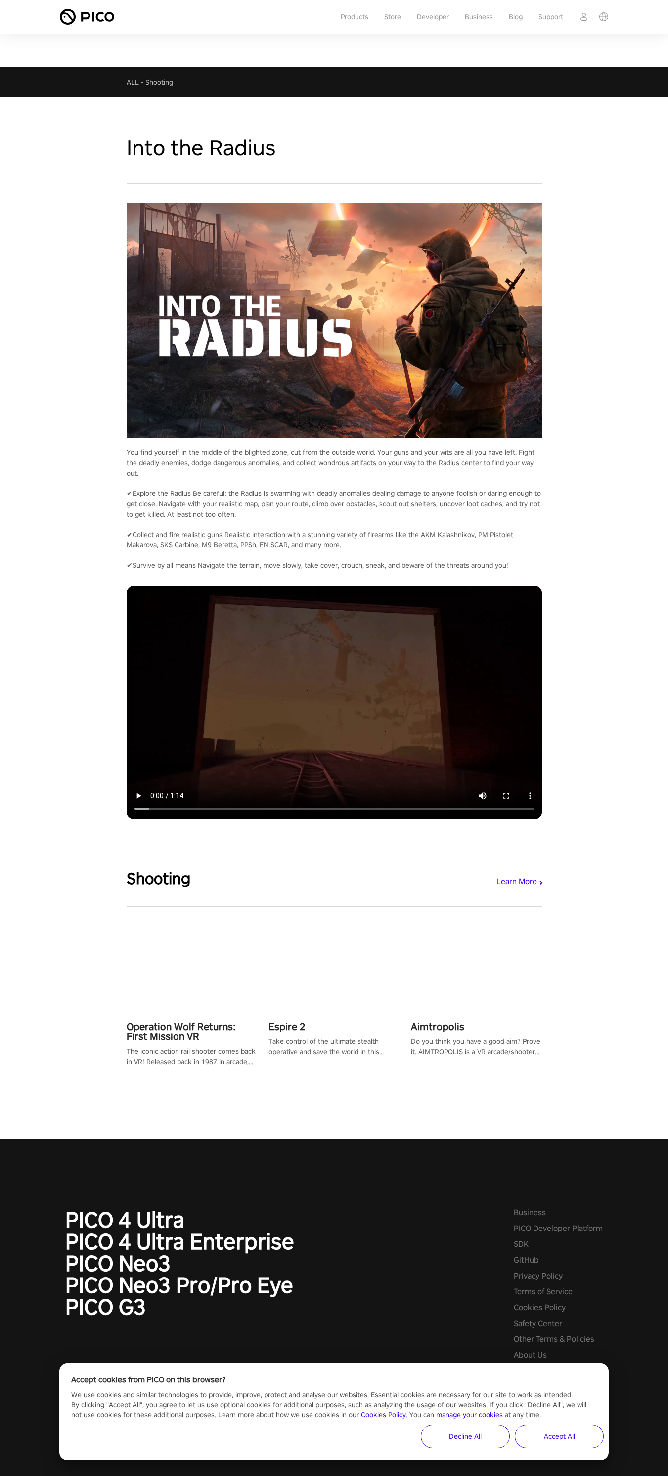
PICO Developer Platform (558, 1228)
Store (392, 16)
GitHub (526, 1260)
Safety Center (538, 1323)
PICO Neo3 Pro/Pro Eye (179, 1285)
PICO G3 (105, 1306)
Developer (433, 16)
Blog (516, 16)
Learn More (516, 881)
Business (479, 16)
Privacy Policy (538, 1276)
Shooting (159, 82)
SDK (521, 1244)
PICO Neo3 (118, 1263)
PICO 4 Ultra (124, 1219)
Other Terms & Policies (554, 1339)
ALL (133, 82)
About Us (530, 1355)
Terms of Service (543, 1291)
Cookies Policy (540, 1307)
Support (550, 16)
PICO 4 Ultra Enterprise (179, 1241)
